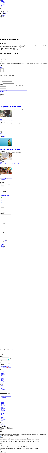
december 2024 (3, 405)
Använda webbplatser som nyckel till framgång (6, 365)
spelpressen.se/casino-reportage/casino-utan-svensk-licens (15, 349)
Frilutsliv (4, 4)
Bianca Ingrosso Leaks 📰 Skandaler (5, 195)
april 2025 (2, 371)
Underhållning (3, 247)
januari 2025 (2, 373)
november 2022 (3, 410)
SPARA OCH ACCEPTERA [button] (3, 452)
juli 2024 (2, 375)
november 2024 (3, 374)
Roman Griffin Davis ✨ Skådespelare (7, 120)
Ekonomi (4, 2)
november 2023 (3, 376)
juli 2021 (2, 382)
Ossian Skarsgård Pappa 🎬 (4, 240)
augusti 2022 (2, 379)
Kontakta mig (2, 6)
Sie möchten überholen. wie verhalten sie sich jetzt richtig (10, 106)
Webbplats (1, 84)
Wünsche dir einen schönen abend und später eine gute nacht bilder (12, 135)
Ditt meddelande (2, 358)
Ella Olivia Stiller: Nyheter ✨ (4, 398)
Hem (1, 5)
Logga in (2, 423)
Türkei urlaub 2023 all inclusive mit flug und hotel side (10, 149)
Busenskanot (3, 15)
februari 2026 (2, 370)
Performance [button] (1, 445)
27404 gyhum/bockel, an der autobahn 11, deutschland (10, 163)
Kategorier (2, 1)
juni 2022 (2, 380)
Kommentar (1, 80)
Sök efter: (1, 10)
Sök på (9, 184)
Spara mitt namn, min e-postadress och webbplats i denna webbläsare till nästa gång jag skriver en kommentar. (13, 85)
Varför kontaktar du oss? (2, 352)
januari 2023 (2, 378)
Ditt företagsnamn (2, 356)
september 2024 (3, 406)
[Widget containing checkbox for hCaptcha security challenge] (5, 360)
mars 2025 (2, 372)
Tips (2, 354)
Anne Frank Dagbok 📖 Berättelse (6, 178)
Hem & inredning (3, 419)
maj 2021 (2, 383)
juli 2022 (2, 411)
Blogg (2, 385)
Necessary (2, 436)
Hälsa (2, 245)
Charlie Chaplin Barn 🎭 (3, 200)
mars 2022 (2, 381)
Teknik (3, 3)
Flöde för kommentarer (3, 424)
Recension (2, 246)
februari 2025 (2, 404)
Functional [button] (1, 443)
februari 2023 (2, 377)
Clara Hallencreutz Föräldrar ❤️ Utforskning (6, 367)
